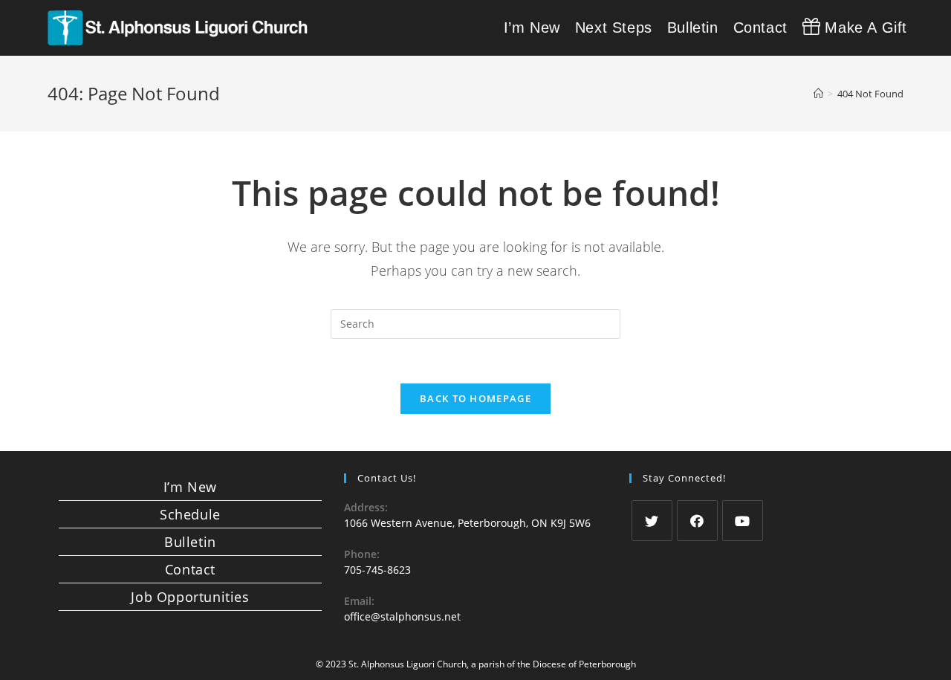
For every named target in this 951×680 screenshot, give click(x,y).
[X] (652, 520)
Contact (190, 569)
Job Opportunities (190, 597)
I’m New (190, 487)
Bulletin (190, 542)
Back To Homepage (475, 398)
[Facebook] (697, 520)
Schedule (190, 514)
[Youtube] (742, 520)
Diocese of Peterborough (584, 664)
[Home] (818, 93)
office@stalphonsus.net (402, 616)
